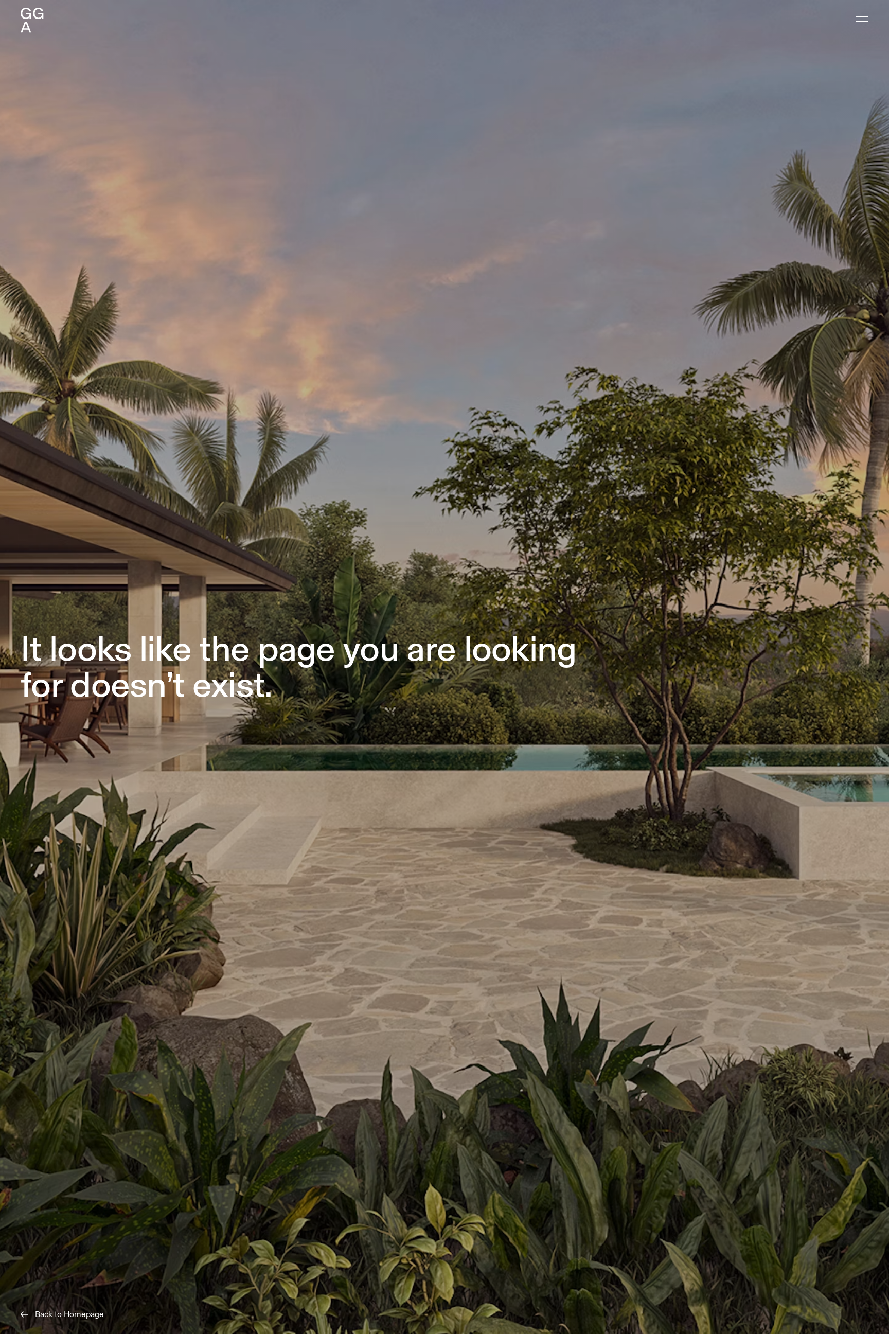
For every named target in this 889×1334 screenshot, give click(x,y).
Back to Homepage (69, 1314)
